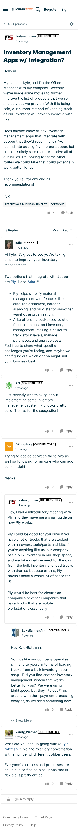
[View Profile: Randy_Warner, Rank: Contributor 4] (9, 734)
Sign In (67, 9)
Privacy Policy (13, 825)
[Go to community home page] (22, 9)
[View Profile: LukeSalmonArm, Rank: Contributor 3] (15, 632)
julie (18, 242)
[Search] (38, 9)
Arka (31, 282)
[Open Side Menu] (6, 9)
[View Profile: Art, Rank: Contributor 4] (9, 385)
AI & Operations (17, 24)
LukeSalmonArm (34, 630)
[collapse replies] (39, 239)
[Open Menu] (72, 24)
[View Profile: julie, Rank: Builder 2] (9, 244)
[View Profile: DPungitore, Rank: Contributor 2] (9, 446)
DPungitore (23, 444)
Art (17, 383)
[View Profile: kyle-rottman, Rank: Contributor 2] (8, 38)
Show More (23, 720)
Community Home (15, 817)
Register (51, 9)
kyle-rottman (26, 36)
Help (33, 825)
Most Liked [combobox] (62, 230)
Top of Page (43, 817)
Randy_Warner (26, 732)
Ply (13, 282)
